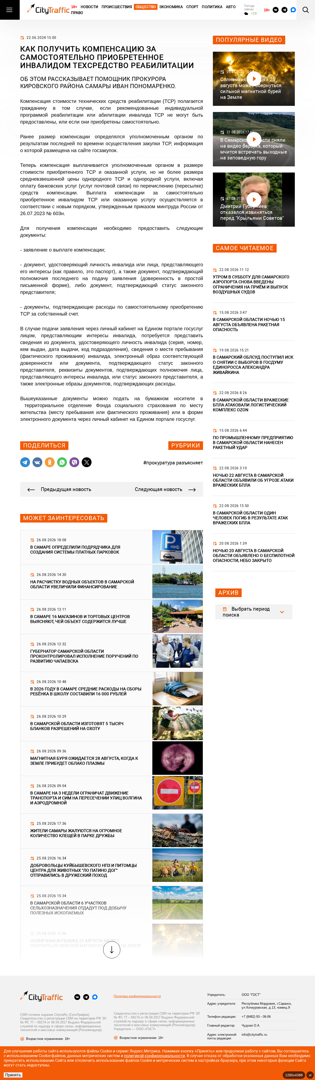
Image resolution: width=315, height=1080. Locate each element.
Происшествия (117, 7)
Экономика (171, 7)
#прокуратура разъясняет (173, 463)
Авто (230, 7)
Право (77, 13)
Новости (89, 7)
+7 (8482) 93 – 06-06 (256, 1016)
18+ (74, 7)
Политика (212, 7)
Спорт (192, 7)
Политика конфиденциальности (137, 996)
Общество (146, 7)
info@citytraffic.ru (254, 1034)
